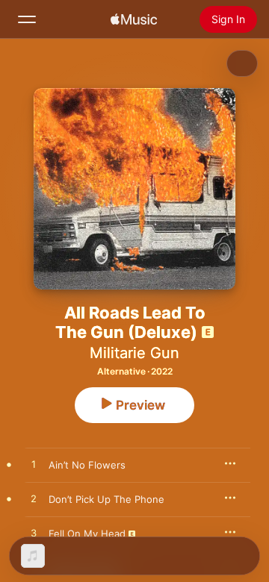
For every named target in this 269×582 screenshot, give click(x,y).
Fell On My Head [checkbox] (87, 533)
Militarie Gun (134, 353)
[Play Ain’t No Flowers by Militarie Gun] (34, 465)
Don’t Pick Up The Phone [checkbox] (106, 499)
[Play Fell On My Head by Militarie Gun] (34, 533)
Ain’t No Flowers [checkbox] (87, 465)
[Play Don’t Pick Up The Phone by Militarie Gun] (34, 499)
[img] (134, 19)
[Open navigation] (26, 19)
